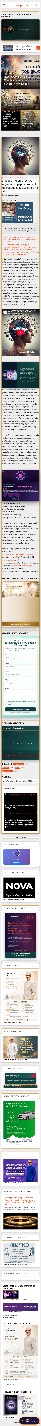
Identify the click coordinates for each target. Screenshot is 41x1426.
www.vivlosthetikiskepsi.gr (21, 566)
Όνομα (7, 654)
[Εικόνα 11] (24, 950)
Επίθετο (7, 663)
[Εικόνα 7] (21, 950)
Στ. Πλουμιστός (19, 5)
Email (7, 671)
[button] (20, 932)
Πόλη (6, 679)
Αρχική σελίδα (11, 1385)
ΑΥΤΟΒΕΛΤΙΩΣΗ (19, 177)
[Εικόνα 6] (20, 950)
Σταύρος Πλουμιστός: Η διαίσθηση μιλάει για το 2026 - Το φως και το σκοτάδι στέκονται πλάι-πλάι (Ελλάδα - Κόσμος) (20, 1201)
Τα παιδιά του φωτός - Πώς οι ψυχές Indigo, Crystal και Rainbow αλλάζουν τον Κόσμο (18, 78)
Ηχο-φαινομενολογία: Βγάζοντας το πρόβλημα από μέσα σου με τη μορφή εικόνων (20, 253)
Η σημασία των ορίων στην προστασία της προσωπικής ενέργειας (16, 102)
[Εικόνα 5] (19, 950)
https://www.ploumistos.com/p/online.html (17, 554)
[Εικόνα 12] (25, 950)
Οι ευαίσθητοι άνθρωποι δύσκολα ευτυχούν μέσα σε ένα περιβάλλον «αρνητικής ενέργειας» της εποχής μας (19, 823)
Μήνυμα (7, 688)
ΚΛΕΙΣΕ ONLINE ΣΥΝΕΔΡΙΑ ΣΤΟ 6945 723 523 (20, 624)
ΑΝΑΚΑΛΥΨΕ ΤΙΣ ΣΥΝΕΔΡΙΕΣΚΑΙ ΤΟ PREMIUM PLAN (20, 954)
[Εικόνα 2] (16, 950)
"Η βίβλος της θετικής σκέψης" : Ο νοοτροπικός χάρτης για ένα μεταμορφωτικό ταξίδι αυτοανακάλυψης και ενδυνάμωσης (19, 247)
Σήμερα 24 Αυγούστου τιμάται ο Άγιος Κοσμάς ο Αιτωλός (24, 48)
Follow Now (16, 862)
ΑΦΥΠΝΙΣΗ (10, 177)
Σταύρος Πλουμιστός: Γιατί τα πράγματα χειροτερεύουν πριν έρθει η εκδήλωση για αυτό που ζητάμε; (19, 239)
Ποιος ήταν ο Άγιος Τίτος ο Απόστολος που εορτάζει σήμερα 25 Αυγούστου (30, 121)
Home (3, 177)
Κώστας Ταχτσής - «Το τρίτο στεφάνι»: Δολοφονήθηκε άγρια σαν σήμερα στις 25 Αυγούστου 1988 (11, 118)
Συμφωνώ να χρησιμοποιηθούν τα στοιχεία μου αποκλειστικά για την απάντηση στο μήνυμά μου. (21, 703)
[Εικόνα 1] (15, 950)
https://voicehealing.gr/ (10, 560)
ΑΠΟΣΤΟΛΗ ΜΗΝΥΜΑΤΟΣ (20, 709)
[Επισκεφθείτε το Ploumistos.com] (8, 29)
